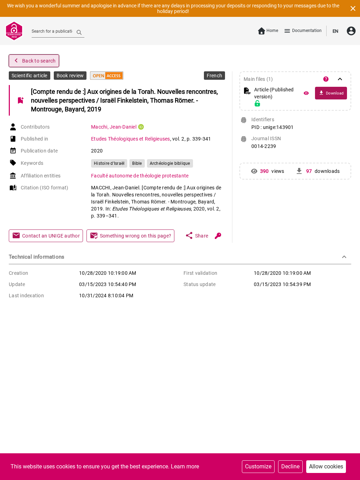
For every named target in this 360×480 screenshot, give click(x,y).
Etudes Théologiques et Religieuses (130, 139)
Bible (137, 163)
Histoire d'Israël (109, 163)
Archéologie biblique (170, 163)
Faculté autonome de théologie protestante (139, 176)
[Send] (79, 32)
